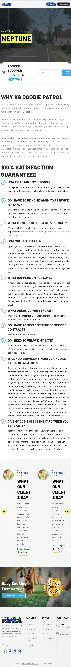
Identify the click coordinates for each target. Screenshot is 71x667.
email (62, 632)
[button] (4, 511)
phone (62, 625)
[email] (57, 633)
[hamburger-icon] (42, 4)
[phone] (57, 626)
